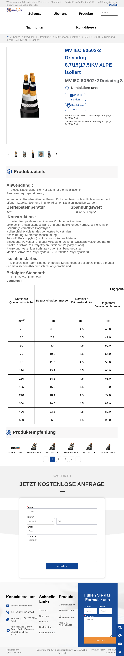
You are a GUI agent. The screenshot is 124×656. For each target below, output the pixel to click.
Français (106, 2)
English (68, 2)
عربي (114, 2)
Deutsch (113, 5)
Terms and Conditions (111, 651)
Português (87, 2)
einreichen (62, 566)
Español (77, 2)
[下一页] (78, 459)
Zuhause (15, 37)
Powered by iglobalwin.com (13, 651)
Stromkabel (45, 37)
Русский (97, 2)
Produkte (29, 37)
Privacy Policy (98, 649)
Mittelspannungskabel (68, 37)
